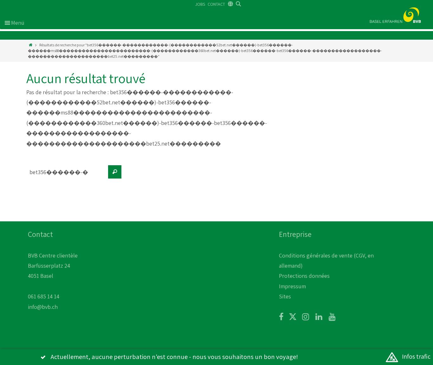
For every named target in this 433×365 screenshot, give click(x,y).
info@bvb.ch (43, 306)
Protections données (304, 275)
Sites (285, 296)
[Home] (30, 44)
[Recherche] (114, 172)
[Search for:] (66, 175)
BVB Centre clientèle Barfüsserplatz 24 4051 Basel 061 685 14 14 (53, 276)
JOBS (200, 4)
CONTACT (216, 4)
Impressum (292, 286)
